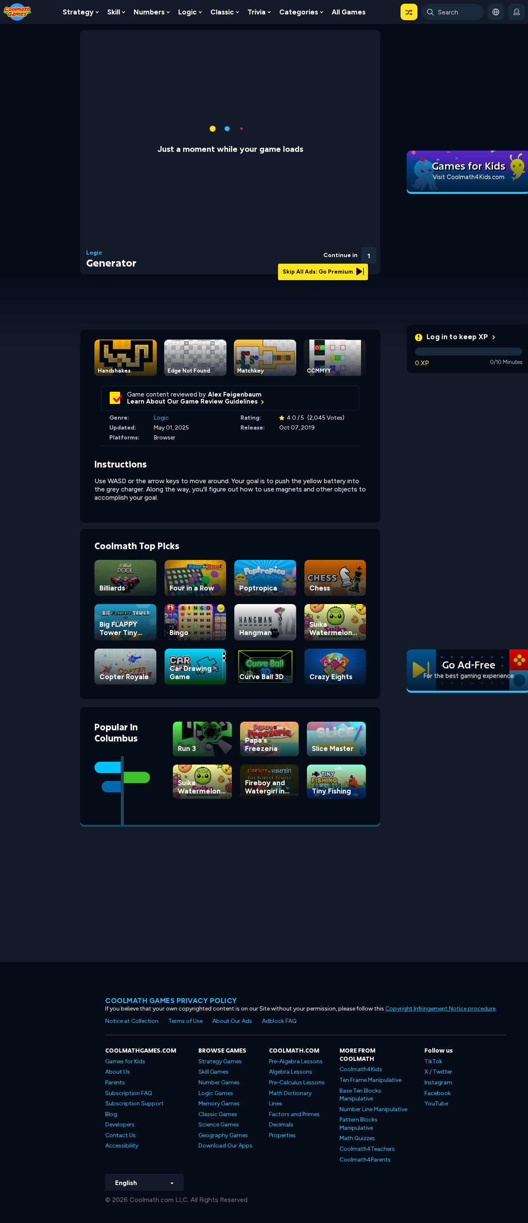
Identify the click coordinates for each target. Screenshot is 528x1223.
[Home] (17, 11)
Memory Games (219, 1103)
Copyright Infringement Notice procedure (440, 1008)
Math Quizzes (357, 1138)
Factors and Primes (294, 1114)
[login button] (516, 12)
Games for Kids (125, 1061)
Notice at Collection (131, 1021)
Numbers (149, 12)
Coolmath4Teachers (367, 1148)
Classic (222, 12)
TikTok (433, 1061)
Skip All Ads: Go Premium (318, 271)
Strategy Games (220, 1061)
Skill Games (213, 1071)
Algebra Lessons (290, 1071)
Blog (111, 1114)
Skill (113, 12)
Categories (298, 12)
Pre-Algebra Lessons (296, 1061)
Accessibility (121, 1145)
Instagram (438, 1082)
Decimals (281, 1124)
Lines (275, 1103)
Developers (119, 1124)
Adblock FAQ (279, 1021)
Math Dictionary (290, 1093)
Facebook (437, 1093)
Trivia (257, 12)
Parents (115, 1082)
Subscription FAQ (128, 1093)
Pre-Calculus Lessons (297, 1082)
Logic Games (215, 1093)
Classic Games (217, 1114)
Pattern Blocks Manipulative (358, 1123)
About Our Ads (232, 1021)
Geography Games (223, 1135)
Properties (282, 1135)
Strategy (78, 12)
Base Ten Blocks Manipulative (360, 1095)
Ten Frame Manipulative (370, 1080)
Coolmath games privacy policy (171, 1000)
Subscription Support (134, 1103)
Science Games (218, 1124)
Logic (187, 12)
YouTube (436, 1103)
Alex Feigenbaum (235, 394)
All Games (348, 12)
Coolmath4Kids (360, 1069)
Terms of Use (185, 1021)
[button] (409, 12)
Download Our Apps (225, 1145)
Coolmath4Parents (365, 1159)
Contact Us (120, 1135)
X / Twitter (438, 1071)
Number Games (219, 1082)
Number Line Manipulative (373, 1109)
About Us (117, 1071)
